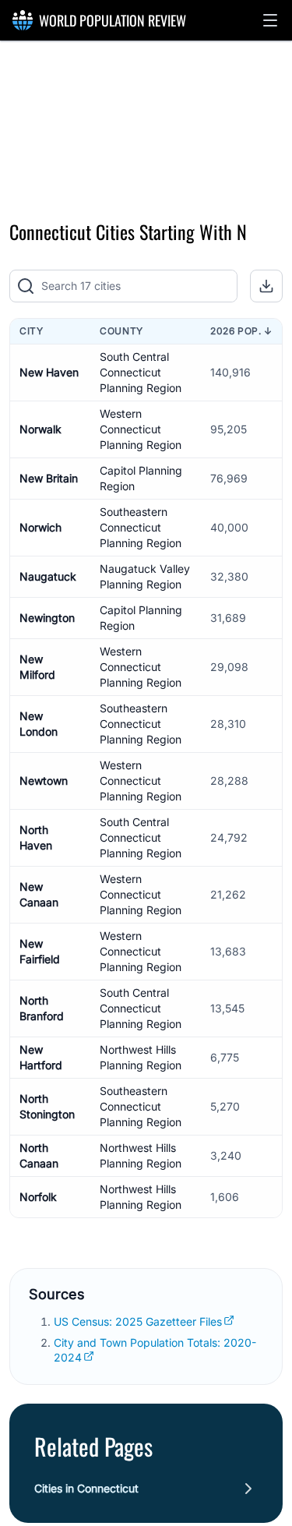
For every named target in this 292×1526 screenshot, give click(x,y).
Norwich (40, 527)
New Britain (48, 478)
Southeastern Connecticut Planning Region (140, 527)
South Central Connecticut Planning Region (140, 372)
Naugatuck (47, 576)
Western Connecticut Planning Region (140, 429)
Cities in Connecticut (86, 1488)
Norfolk (38, 1196)
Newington (47, 617)
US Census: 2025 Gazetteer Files (138, 1321)
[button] (270, 20)
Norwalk (40, 429)
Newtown (43, 780)
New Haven (49, 372)
